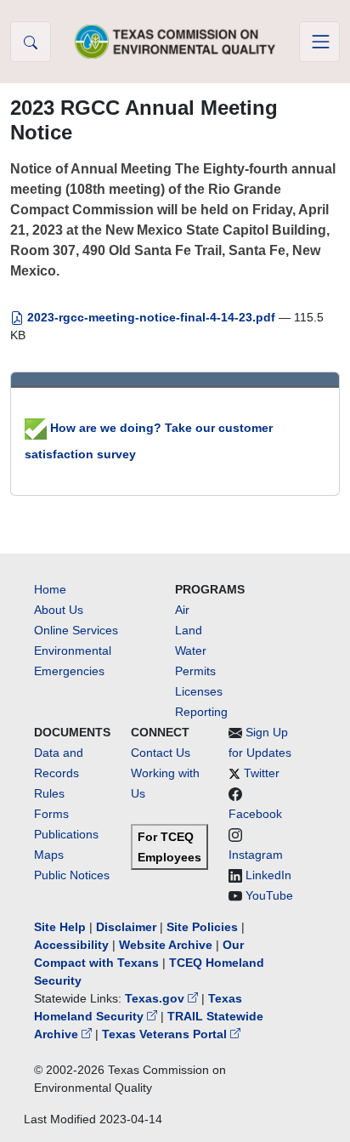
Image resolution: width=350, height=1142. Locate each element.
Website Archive (165, 945)
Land (188, 630)
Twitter (261, 773)
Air (182, 609)
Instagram (256, 854)
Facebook (255, 814)
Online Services (76, 630)
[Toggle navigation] (319, 41)
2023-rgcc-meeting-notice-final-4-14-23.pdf (151, 317)
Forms (51, 814)
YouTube (269, 895)
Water (190, 650)
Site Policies (202, 927)
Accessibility (73, 945)
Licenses (199, 691)
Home (50, 589)
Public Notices (72, 875)
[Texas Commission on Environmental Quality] (175, 41)
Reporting (201, 712)
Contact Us (160, 752)
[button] (30, 41)
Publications (66, 834)
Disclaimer (126, 927)
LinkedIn (268, 875)
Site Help (60, 927)
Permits (195, 671)
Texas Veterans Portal (166, 1034)
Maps (49, 854)
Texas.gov (156, 998)
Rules (49, 793)
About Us (58, 609)
